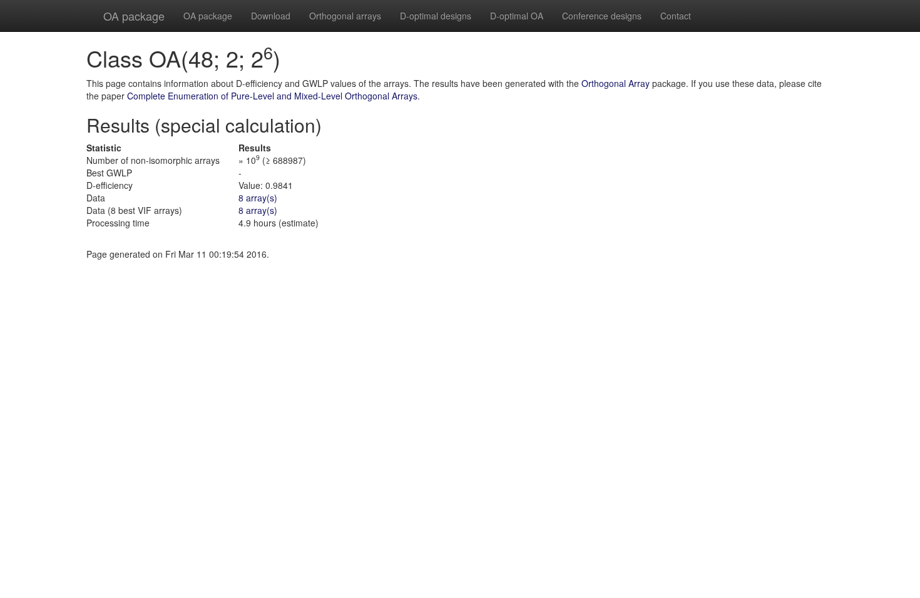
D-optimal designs (435, 15)
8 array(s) (257, 197)
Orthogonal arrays (345, 15)
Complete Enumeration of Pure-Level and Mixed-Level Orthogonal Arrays (272, 95)
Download (270, 15)
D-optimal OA (516, 15)
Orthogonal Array (615, 83)
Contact (675, 15)
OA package (134, 16)
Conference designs (601, 15)
